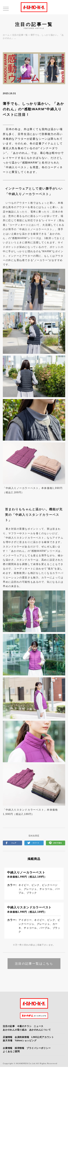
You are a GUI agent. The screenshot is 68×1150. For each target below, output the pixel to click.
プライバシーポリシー (39, 1048)
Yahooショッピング (26, 1040)
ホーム (6, 35)
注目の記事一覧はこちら (34, 963)
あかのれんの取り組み (15, 1030)
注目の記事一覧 (20, 35)
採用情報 (19, 1048)
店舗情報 (7, 1037)
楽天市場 (7, 1040)
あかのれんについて (40, 1030)
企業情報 (7, 1048)
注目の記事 (9, 1026)
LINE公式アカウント (42, 1037)
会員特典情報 (22, 1037)
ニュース (38, 1026)
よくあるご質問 (11, 1051)
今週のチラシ (24, 1026)
